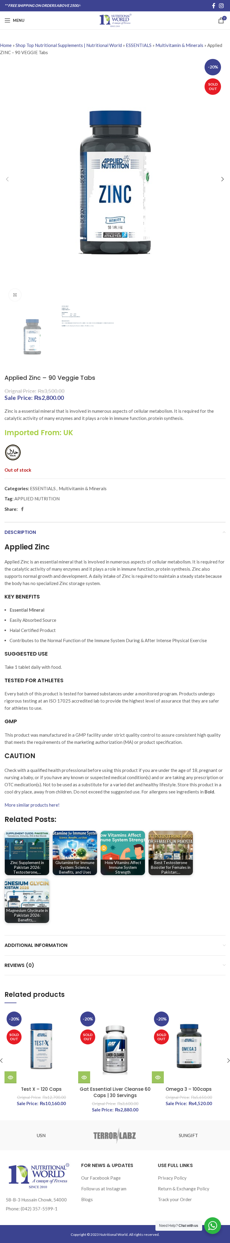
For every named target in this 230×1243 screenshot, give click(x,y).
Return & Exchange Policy (183, 1188)
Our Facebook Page (101, 1177)
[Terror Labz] (115, 1135)
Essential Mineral (27, 610)
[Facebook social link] (213, 5)
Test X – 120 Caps (41, 1089)
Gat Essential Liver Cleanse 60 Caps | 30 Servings (115, 1092)
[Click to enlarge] (15, 295)
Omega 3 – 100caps (189, 1089)
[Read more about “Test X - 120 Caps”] (10, 1077)
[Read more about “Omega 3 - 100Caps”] (158, 1077)
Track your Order (175, 1199)
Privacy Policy (172, 1177)
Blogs (87, 1199)
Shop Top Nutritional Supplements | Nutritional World (69, 45)
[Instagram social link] (221, 5)
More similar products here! (32, 805)
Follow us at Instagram (103, 1188)
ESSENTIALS (139, 45)
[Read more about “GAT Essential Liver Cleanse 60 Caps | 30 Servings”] (84, 1077)
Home (6, 45)
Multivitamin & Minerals (179, 45)
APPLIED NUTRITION (37, 498)
